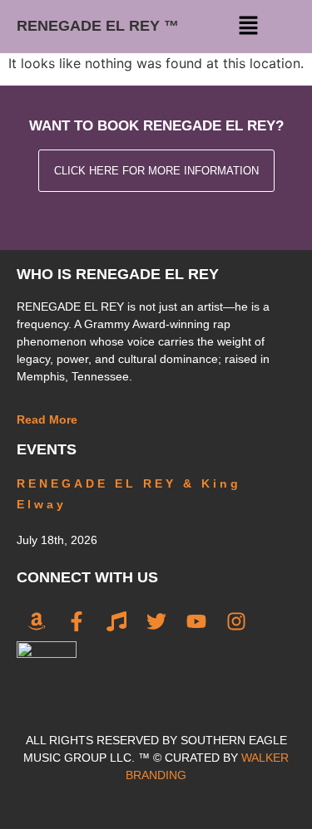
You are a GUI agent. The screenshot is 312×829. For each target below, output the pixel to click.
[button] (248, 26)
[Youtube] (196, 621)
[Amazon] (37, 621)
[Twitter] (156, 621)
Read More (47, 419)
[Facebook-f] (77, 621)
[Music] (116, 621)
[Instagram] (236, 621)
